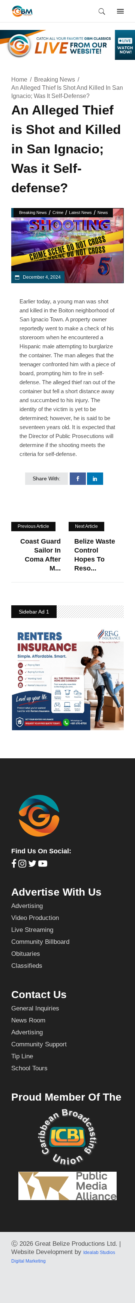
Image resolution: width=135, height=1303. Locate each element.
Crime (57, 212)
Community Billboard (40, 941)
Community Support (39, 1044)
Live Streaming (32, 929)
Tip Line (22, 1056)
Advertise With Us (56, 892)
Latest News (80, 212)
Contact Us (39, 994)
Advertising (27, 905)
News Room (28, 1020)
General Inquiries (35, 1008)
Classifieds (26, 965)
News (103, 212)
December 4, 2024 (41, 277)
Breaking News (54, 79)
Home (19, 79)
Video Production (35, 917)
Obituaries (25, 953)
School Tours (29, 1068)
